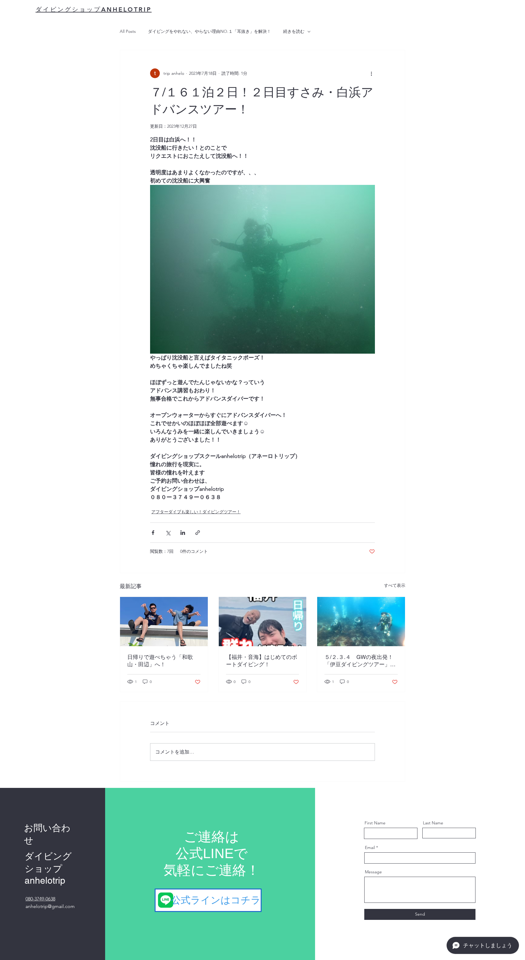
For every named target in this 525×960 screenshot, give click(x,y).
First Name (375, 823)
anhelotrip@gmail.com (50, 906)
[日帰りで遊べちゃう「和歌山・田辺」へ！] (164, 621)
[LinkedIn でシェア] (183, 532)
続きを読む (293, 31)
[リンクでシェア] (198, 532)
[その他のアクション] (371, 73)
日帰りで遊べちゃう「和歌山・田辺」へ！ (160, 660)
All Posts (128, 31)
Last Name (433, 823)
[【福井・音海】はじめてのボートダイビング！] (263, 621)
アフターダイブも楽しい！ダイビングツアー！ (196, 512)
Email (370, 847)
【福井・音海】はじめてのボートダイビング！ (261, 660)
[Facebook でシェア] (153, 532)
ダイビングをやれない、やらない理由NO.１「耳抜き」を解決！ (209, 31)
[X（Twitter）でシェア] (168, 532)
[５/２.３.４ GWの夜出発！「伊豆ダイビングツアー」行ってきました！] (361, 621)
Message (373, 872)
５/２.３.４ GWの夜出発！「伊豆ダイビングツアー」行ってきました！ (360, 661)
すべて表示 (394, 585)
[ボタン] (208, 900)
